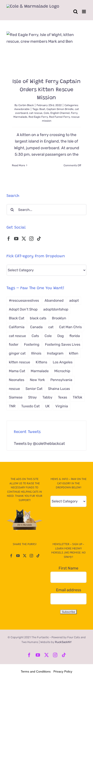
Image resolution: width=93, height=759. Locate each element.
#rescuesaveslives (24, 300)
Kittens (41, 362)
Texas (62, 397)
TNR (12, 406)
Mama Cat (17, 371)
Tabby (47, 397)
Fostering (31, 344)
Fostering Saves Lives (62, 344)
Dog (60, 336)
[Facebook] (8, 239)
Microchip (62, 371)
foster (13, 344)
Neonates (16, 380)
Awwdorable (22, 109)
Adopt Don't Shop (23, 309)
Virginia (61, 406)
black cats (38, 318)
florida (74, 336)
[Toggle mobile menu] (84, 11)
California (16, 327)
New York (37, 380)
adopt (74, 300)
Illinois (36, 353)
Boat (42, 109)
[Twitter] (24, 239)
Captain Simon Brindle (60, 109)
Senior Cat (34, 389)
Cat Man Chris (70, 327)
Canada (36, 327)
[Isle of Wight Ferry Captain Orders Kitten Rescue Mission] (46, 51)
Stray (32, 397)
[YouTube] (16, 239)
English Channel (60, 112)
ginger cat (17, 353)
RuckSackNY (63, 642)
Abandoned (54, 300)
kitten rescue (19, 362)
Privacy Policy (62, 671)
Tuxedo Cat (30, 406)
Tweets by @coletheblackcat (39, 443)
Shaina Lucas (59, 389)
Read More (18, 165)
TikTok (77, 397)
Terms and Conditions (36, 671)
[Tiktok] (39, 239)
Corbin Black (26, 105)
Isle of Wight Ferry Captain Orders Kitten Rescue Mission (46, 90)
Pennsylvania (61, 380)
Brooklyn (59, 318)
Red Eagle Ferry (38, 116)
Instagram (55, 353)
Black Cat (16, 318)
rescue (14, 389)
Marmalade (20, 116)
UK (47, 406)
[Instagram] (31, 239)
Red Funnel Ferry (59, 116)
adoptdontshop (55, 309)
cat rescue (35, 112)
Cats (35, 336)
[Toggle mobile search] (75, 11)
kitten (73, 353)
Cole (46, 112)
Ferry (74, 112)
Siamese (15, 397)
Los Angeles (62, 362)
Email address (68, 590)
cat (50, 327)
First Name (68, 568)
